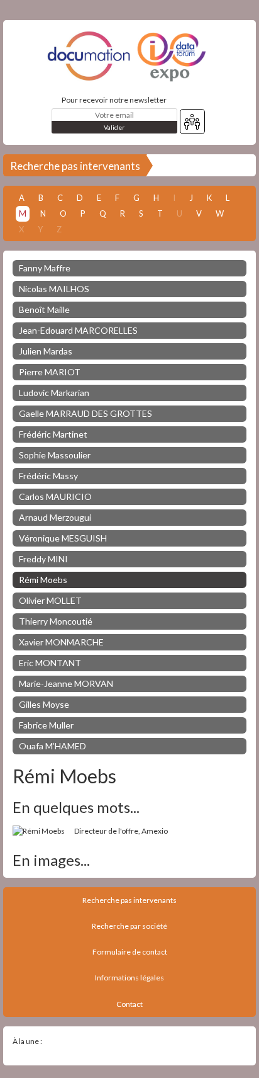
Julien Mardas (45, 351)
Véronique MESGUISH (63, 538)
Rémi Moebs (43, 579)
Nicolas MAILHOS (54, 288)
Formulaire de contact (129, 951)
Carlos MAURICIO (55, 496)
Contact (129, 1004)
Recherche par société (129, 926)
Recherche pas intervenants (75, 166)
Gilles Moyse (44, 704)
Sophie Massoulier (55, 455)
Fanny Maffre (44, 268)
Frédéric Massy (48, 475)
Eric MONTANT (50, 662)
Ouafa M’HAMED (52, 745)
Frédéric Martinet (53, 434)
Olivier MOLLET (50, 600)
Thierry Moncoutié (55, 621)
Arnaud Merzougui (55, 517)
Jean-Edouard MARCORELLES (78, 330)
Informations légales (129, 977)
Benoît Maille (44, 309)
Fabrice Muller (46, 725)
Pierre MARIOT (49, 371)
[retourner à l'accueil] (129, 56)
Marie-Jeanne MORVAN (66, 683)
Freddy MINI (43, 558)
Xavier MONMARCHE (61, 642)
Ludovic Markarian (54, 392)
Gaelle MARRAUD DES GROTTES (85, 413)
